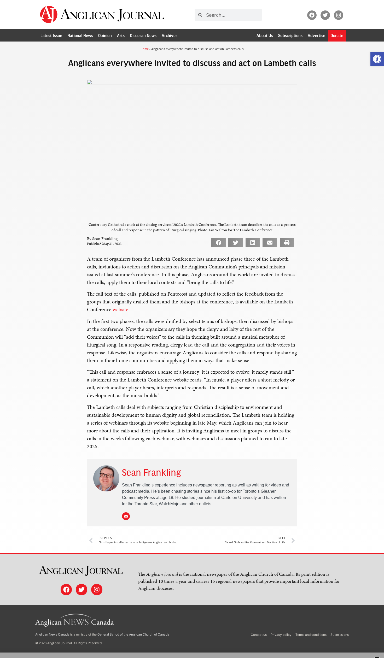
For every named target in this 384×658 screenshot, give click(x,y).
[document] (192, 329)
